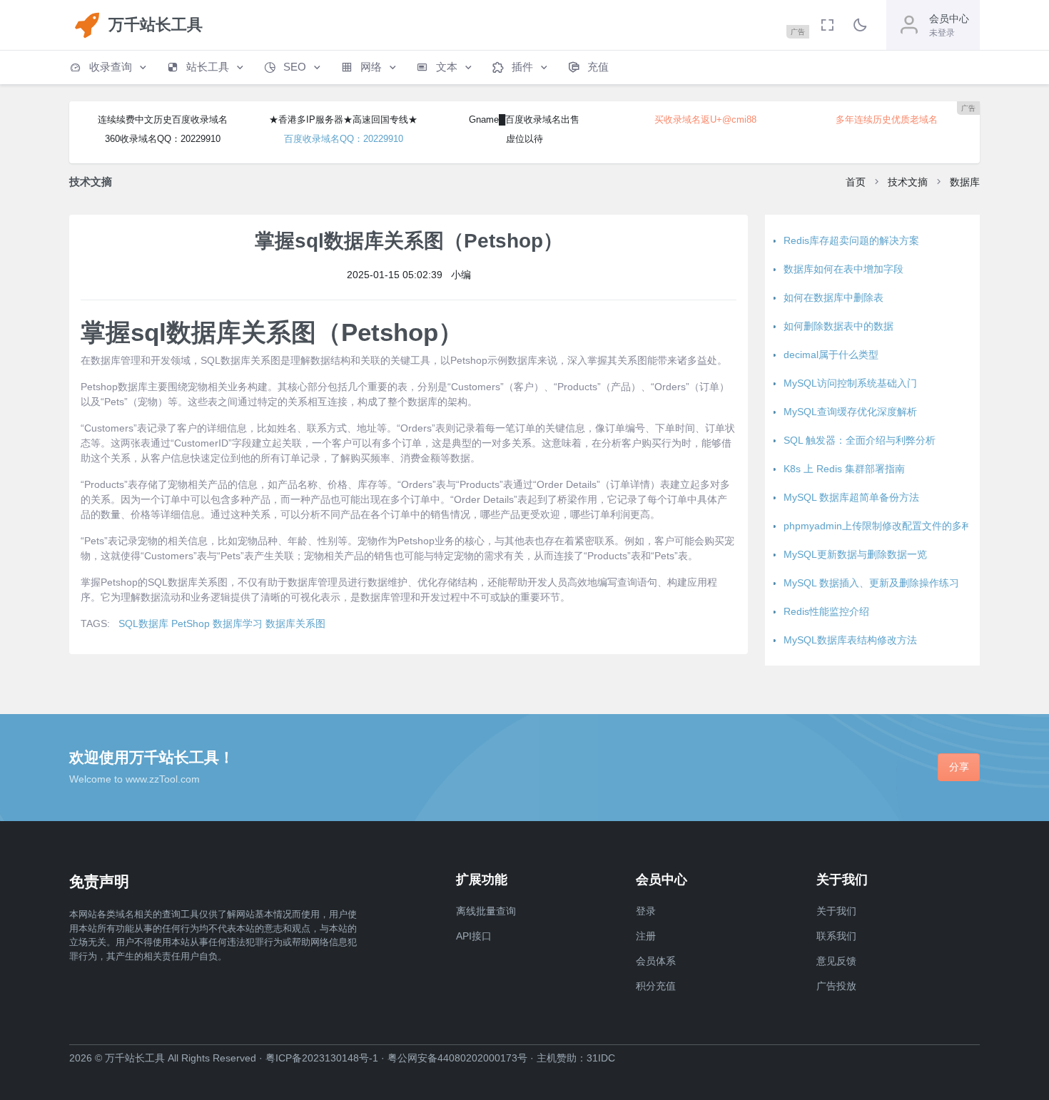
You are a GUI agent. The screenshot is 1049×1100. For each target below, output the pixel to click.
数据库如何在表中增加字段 (843, 269)
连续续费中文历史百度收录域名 (163, 119)
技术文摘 (908, 182)
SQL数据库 (143, 623)
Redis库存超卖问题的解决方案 (851, 240)
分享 (959, 767)
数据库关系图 (295, 623)
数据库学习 (238, 623)
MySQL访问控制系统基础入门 (850, 383)
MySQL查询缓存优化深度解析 (850, 411)
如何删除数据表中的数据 (838, 326)
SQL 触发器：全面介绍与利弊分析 (860, 440)
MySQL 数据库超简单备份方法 (851, 497)
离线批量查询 (486, 911)
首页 (856, 182)
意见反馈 (836, 961)
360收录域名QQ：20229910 (163, 138)
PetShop (190, 623)
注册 (646, 936)
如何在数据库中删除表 (833, 297)
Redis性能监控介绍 (826, 611)
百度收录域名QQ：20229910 (343, 138)
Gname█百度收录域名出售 (524, 119)
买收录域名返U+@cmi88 (705, 119)
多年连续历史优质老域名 (887, 119)
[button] (109, 67)
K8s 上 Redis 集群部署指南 (844, 468)
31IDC (601, 1058)
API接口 (474, 936)
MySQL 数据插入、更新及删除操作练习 (871, 583)
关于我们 (836, 911)
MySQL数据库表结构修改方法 (850, 640)
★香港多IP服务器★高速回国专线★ (343, 119)
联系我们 (836, 936)
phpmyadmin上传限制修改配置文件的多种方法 (888, 525)
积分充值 (656, 986)
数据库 (965, 182)
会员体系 (656, 961)
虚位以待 (524, 138)
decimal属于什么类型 (831, 354)
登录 (646, 911)
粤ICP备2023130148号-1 (321, 1058)
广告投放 (836, 986)
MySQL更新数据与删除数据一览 (855, 554)
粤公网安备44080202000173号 (457, 1058)
